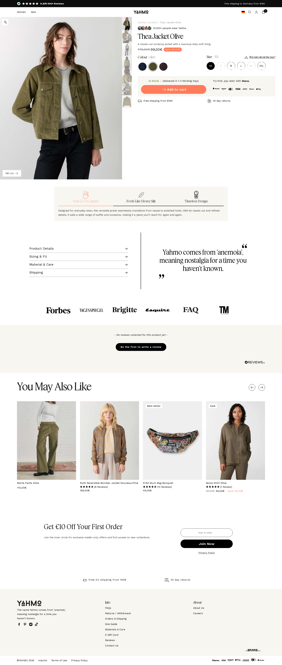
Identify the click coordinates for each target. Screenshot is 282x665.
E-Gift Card (111, 634)
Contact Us (111, 645)
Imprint (42, 660)
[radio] (142, 66)
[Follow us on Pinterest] (26, 624)
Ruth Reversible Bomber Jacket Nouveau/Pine (109, 482)
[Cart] (263, 12)
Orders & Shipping (116, 618)
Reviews (110, 640)
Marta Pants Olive (28, 482)
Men (33, 12)
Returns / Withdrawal (118, 613)
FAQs (108, 608)
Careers (198, 613)
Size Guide (111, 624)
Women (21, 12)
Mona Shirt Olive (216, 482)
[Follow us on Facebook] (20, 624)
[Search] (249, 12)
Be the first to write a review (141, 347)
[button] (141, 345)
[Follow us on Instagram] (32, 624)
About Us (198, 608)
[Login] (256, 12)
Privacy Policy (206, 552)
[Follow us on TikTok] (37, 624)
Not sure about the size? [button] (262, 57)
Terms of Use (59, 660)
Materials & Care (115, 629)
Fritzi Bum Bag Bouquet (158, 482)
